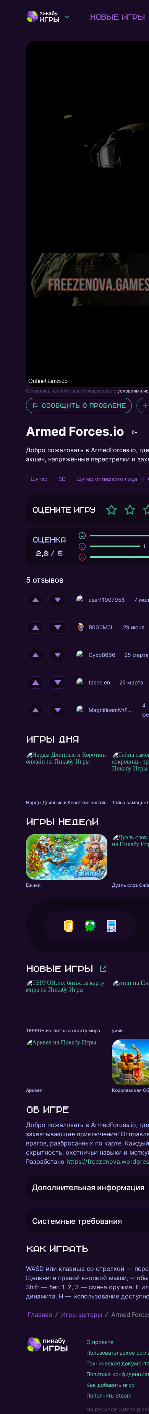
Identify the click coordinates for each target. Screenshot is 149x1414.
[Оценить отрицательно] (57, 600)
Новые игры (117, 16)
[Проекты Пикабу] (67, 16)
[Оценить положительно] (35, 600)
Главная (40, 1314)
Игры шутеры (81, 1314)
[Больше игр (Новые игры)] (103, 969)
